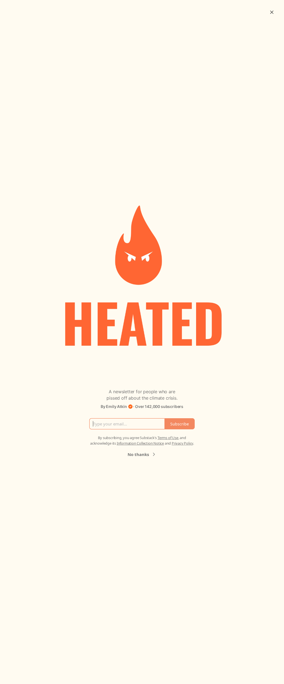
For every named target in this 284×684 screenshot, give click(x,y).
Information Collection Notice (140, 443)
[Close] (271, 12)
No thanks (138, 454)
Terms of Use (168, 437)
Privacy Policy (182, 443)
